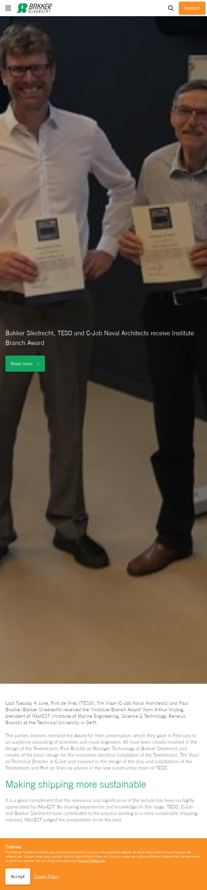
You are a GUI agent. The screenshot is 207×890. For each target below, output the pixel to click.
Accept (18, 876)
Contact (192, 8)
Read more (22, 363)
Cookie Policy (46, 876)
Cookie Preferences (92, 861)
